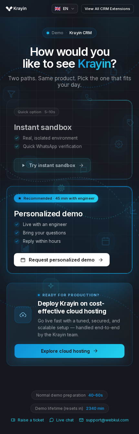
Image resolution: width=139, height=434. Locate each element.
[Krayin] (16, 9)
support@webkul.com (107, 420)
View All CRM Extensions (107, 8)
